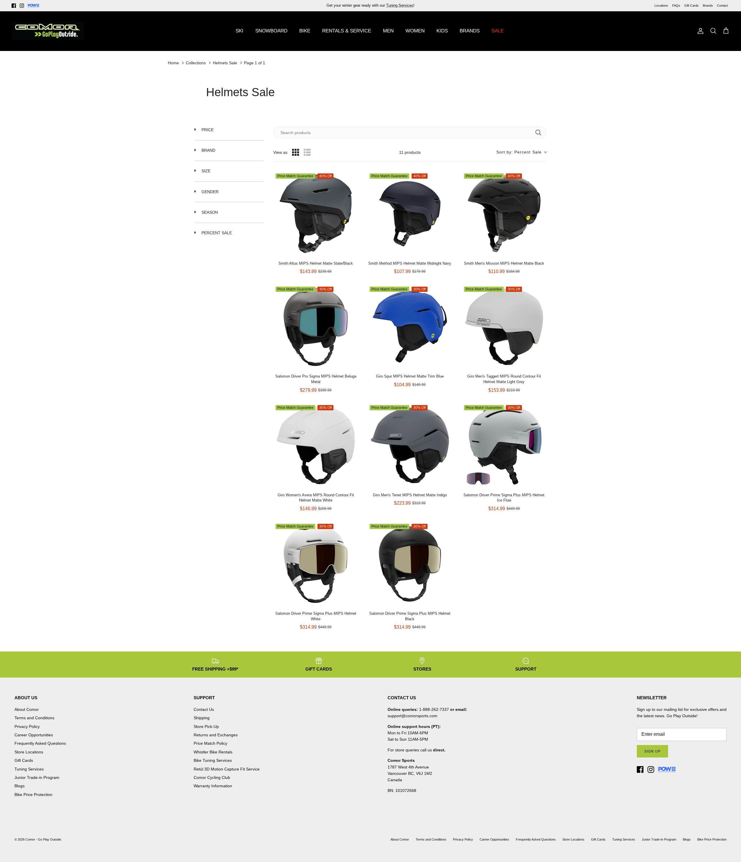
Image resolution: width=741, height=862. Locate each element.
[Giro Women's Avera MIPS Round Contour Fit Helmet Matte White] (315, 445)
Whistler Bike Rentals (213, 752)
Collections (196, 63)
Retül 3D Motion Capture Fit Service (227, 769)
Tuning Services (29, 769)
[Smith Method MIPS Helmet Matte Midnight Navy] (409, 213)
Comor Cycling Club (212, 777)
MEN (388, 31)
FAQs (676, 5)
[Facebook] (14, 5)
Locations (661, 5)
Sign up (652, 751)
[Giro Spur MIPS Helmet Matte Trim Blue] (409, 326)
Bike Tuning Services (213, 760)
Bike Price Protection (33, 794)
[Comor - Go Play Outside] (48, 31)
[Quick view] (352, 250)
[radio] (295, 152)
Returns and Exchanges (216, 735)
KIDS (442, 31)
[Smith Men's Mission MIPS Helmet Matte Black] (504, 213)
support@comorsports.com (412, 715)
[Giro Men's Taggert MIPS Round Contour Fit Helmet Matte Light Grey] (504, 326)
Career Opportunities (33, 735)
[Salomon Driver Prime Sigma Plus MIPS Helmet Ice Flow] (504, 445)
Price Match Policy (210, 743)
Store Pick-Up (206, 726)
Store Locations (28, 752)
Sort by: (519, 152)
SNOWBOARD (271, 31)
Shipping (202, 717)
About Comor (26, 709)
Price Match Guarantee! (383, 5)
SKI (239, 31)
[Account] (699, 31)
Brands (708, 5)
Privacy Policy (27, 726)
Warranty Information (213, 786)
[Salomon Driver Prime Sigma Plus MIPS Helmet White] (315, 563)
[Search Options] (540, 132)
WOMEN (415, 31)
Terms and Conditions (34, 717)
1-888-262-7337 (434, 709)
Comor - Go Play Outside (43, 839)
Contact (722, 5)
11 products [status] (410, 152)
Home (173, 63)
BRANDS (470, 31)
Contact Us (204, 709)
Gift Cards (691, 5)
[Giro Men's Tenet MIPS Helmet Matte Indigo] (409, 445)
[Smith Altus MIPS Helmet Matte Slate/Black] (315, 213)
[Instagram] (22, 5)
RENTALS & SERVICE (346, 31)
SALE (497, 31)
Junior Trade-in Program (36, 777)
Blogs (19, 786)
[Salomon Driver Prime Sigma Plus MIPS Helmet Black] (409, 563)
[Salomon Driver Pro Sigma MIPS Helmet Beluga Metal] (315, 326)
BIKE (304, 31)
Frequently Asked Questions (40, 743)
